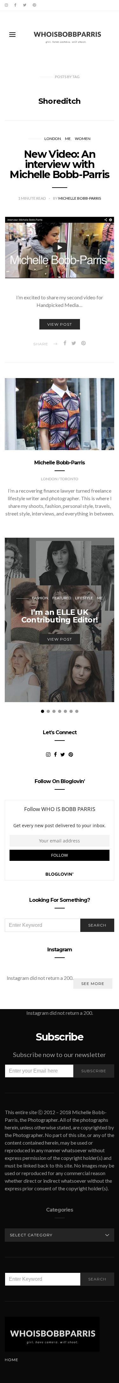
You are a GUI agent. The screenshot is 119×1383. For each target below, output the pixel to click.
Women (82, 138)
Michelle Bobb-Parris (79, 198)
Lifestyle (84, 597)
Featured (61, 597)
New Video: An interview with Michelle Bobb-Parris (59, 164)
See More (92, 983)
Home (11, 1359)
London (52, 138)
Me (68, 138)
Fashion (40, 597)
